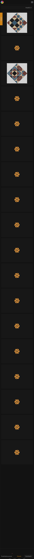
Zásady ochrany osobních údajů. (19, 557)
